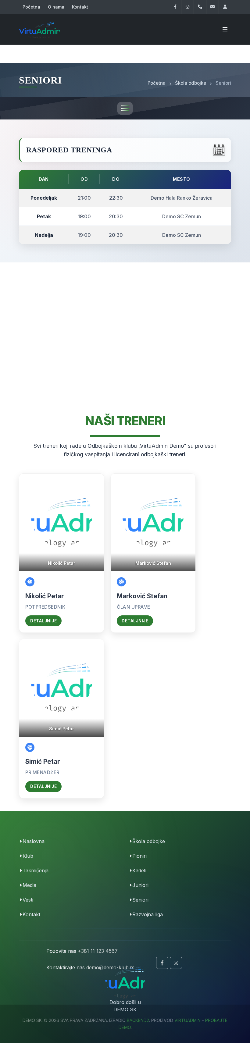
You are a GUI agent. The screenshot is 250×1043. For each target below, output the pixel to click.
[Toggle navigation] (125, 108)
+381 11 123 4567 (98, 951)
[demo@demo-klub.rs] (212, 7)
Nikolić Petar (44, 596)
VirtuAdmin (187, 1020)
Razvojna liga (147, 914)
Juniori (140, 885)
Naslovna (34, 841)
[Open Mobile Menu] (225, 29)
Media (29, 885)
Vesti (28, 900)
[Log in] (225, 7)
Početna (31, 6)
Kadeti (139, 870)
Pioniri (139, 856)
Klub (28, 856)
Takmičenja (35, 870)
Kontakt (80, 6)
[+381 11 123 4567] (200, 7)
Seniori (140, 900)
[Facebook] (175, 7)
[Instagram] (187, 7)
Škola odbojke (148, 841)
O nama (56, 6)
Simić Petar (42, 761)
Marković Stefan (142, 596)
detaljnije (43, 620)
